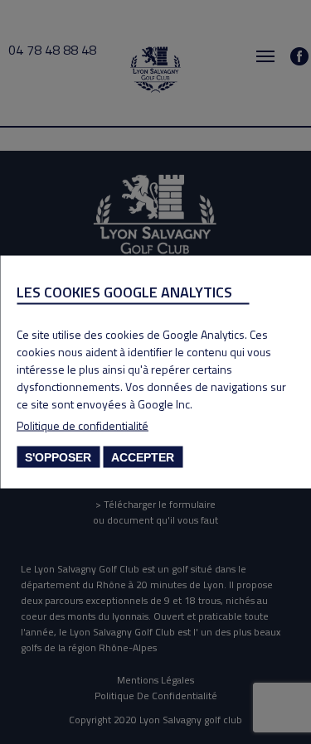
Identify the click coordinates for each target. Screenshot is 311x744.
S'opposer (58, 457)
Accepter (142, 457)
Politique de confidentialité (82, 425)
